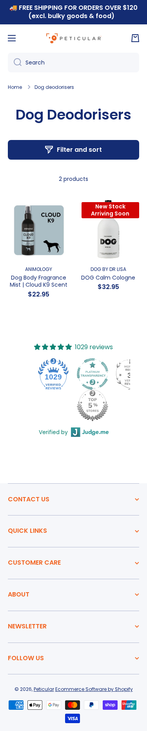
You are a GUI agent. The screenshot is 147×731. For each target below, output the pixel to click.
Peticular (44, 689)
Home (15, 87)
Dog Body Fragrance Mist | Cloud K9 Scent (38, 281)
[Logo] (73, 38)
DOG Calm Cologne (108, 277)
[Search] (15, 62)
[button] (135, 38)
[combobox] (73, 62)
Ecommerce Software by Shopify (94, 689)
